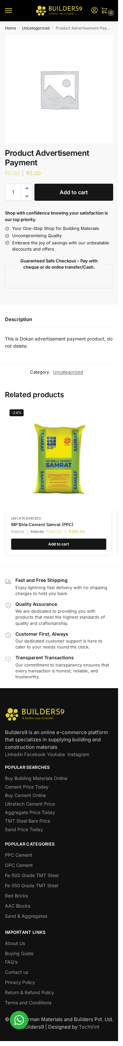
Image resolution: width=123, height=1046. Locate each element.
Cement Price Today (27, 787)
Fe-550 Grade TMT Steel (31, 885)
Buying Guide (19, 953)
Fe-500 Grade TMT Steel (31, 875)
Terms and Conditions (28, 1002)
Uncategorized (36, 28)
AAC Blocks (17, 906)
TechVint (89, 1027)
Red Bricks (16, 895)
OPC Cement (19, 865)
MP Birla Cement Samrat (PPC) (42, 524)
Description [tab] (18, 319)
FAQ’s (11, 962)
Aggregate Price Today (30, 812)
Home (10, 28)
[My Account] (94, 10)
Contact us (16, 972)
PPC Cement (18, 855)
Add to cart (74, 192)
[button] (105, 11)
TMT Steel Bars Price (27, 821)
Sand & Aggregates (26, 916)
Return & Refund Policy (29, 992)
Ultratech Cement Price (30, 804)
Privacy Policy (20, 982)
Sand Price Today (24, 829)
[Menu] (15, 11)
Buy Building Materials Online (36, 778)
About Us (15, 943)
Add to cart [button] (58, 544)
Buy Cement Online (25, 795)
